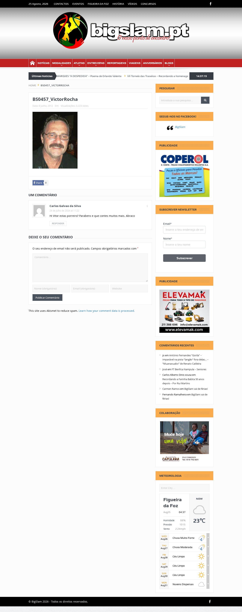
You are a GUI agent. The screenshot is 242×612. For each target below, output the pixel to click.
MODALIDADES (61, 63)
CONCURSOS (148, 3)
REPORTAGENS (116, 63)
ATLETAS (79, 63)
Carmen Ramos (171, 388)
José (164, 369)
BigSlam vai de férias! (196, 388)
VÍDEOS (132, 3)
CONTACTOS (61, 3)
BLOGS (169, 63)
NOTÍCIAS (43, 63)
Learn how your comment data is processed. (107, 311)
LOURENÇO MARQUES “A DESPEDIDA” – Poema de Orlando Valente (70, 76)
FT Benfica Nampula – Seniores (189, 369)
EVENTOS (78, 3)
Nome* (167, 238)
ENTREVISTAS (95, 63)
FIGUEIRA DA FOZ (98, 3)
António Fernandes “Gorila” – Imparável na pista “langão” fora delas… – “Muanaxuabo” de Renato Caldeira (185, 359)
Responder (58, 223)
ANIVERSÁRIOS (152, 63)
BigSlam (180, 127)
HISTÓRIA (118, 3)
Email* (167, 224)
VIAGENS (134, 63)
